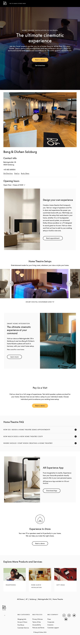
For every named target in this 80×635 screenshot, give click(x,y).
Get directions (41, 65)
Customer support (55, 627)
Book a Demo (25, 173)
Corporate (55, 622)
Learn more (16, 357)
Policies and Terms (40, 627)
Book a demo (41, 60)
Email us (17, 173)
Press (55, 619)
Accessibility (40, 625)
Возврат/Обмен (25, 622)
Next (69, 284)
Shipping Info (25, 619)
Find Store (25, 625)
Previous (11, 284)
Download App (53, 491)
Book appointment (54, 238)
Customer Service (25, 628)
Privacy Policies (40, 619)
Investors (55, 625)
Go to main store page (18, 3)
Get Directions (8, 173)
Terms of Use (40, 622)
